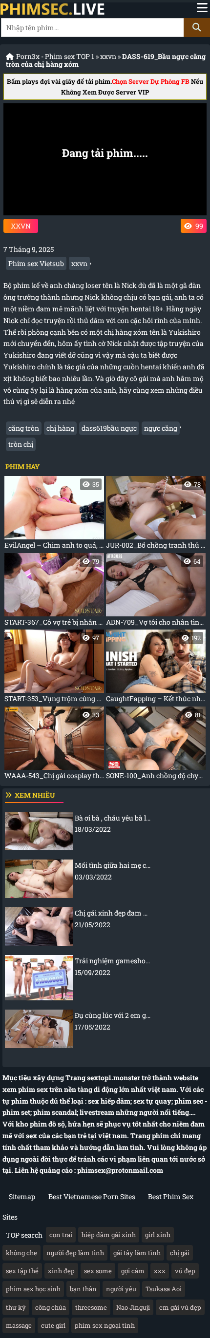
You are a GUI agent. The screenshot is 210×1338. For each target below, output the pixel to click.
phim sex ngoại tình (105, 1325)
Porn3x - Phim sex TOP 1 (55, 56)
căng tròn (23, 428)
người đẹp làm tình (75, 1252)
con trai (60, 1234)
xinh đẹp (61, 1270)
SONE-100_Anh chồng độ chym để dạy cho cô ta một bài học (156, 745)
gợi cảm (133, 1270)
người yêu (121, 1288)
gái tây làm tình (137, 1252)
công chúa (50, 1307)
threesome (91, 1307)
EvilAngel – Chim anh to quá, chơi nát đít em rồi (54, 515)
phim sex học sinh (33, 1288)
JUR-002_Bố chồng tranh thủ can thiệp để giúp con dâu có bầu (156, 515)
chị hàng (60, 428)
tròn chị (20, 444)
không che (21, 1252)
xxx (160, 1270)
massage (19, 1325)
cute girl (53, 1325)
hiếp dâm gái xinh (109, 1234)
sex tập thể (22, 1270)
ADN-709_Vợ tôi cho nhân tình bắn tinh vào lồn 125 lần (156, 592)
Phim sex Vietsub (36, 263)
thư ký (16, 1307)
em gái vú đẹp (180, 1307)
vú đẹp (185, 1270)
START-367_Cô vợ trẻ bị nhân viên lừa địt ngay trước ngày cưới (54, 592)
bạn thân (83, 1288)
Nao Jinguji (133, 1307)
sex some (98, 1270)
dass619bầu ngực (109, 428)
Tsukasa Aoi (164, 1288)
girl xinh (157, 1234)
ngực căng (160, 428)
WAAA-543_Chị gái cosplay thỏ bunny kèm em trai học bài (54, 745)
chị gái (179, 1252)
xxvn (108, 56)
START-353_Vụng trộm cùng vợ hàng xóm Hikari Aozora (54, 668)
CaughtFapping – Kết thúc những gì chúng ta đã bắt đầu (156, 668)
